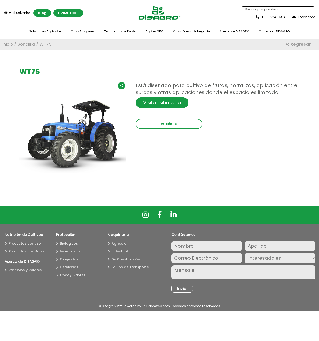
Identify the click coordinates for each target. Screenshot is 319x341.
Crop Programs (83, 31)
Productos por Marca (27, 251)
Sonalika (26, 44)
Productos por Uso (25, 243)
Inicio (7, 44)
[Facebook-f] (159, 214)
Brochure (169, 123)
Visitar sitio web (162, 102)
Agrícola (119, 243)
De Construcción (126, 259)
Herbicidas (69, 267)
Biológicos (69, 243)
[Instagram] (145, 214)
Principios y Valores (25, 270)
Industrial (120, 251)
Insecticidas (70, 251)
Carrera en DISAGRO (274, 31)
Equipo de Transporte (130, 267)
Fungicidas (69, 259)
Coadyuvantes (72, 275)
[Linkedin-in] (173, 214)
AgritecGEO (154, 31)
